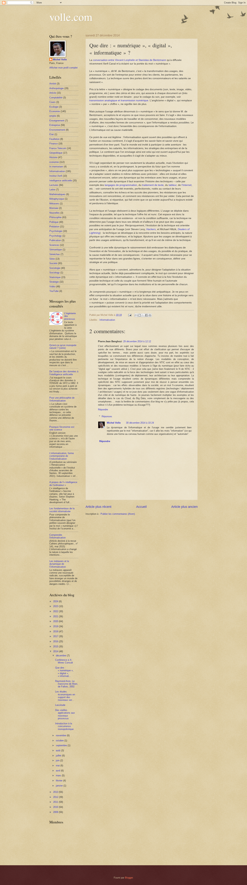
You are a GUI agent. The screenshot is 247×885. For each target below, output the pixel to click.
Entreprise (54, 125)
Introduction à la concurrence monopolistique (64, 726)
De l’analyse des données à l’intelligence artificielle (63, 373)
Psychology (55, 235)
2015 (56, 646)
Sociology (54, 272)
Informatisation (107, 319)
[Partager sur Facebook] (146, 315)
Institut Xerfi (55, 175)
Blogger (129, 877)
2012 (56, 797)
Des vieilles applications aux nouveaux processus (65, 714)
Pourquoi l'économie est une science (61, 428)
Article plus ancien (184, 507)
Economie (54, 111)
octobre (60, 740)
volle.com (70, 16)
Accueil (141, 507)
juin (58, 760)
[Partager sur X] (143, 315)
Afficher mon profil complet (63, 67)
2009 (56, 812)
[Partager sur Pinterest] (150, 315)
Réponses (107, 416)
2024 (56, 601)
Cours (52, 102)
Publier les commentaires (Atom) (118, 514)
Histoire (53, 157)
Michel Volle (114, 422)
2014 (56, 651)
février (59, 780)
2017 (56, 636)
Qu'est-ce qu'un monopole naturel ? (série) (62, 346)
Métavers (54, 203)
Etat (51, 134)
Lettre (52, 189)
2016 (56, 641)
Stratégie (54, 281)
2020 (56, 621)
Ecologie (53, 106)
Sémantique (55, 249)
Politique (53, 222)
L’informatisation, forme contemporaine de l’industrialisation (61, 456)
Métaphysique (56, 198)
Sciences (54, 245)
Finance (53, 143)
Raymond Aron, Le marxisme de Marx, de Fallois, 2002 (66, 684)
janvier (59, 785)
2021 (56, 616)
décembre (61, 655)
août (58, 750)
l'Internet (186, 185)
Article (52, 92)
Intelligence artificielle (60, 180)
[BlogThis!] (139, 315)
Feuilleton (54, 139)
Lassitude (60, 705)
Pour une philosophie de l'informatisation (61, 399)
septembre (62, 745)
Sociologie (54, 268)
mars (59, 775)
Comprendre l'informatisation (57, 536)
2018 (56, 631)
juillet (59, 755)
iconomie (54, 162)
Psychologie (55, 231)
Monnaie (53, 208)
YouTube (54, 291)
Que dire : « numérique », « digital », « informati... (64, 671)
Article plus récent (98, 507)
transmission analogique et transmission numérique (118, 100)
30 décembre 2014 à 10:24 (140, 422)
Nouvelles (54, 212)
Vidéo (52, 286)
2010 (56, 807)
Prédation (54, 226)
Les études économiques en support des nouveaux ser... (65, 695)
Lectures (53, 185)
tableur (172, 185)
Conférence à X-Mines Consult (64, 661)
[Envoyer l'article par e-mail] (129, 315)
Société (53, 263)
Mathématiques (57, 194)
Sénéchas (54, 254)
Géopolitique (55, 152)
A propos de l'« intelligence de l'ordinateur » (63, 483)
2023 (56, 606)
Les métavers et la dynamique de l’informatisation (59, 564)
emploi (52, 115)
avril (58, 770)
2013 (56, 792)
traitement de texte (153, 185)
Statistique (55, 277)
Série (52, 258)
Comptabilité (55, 97)
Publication (55, 240)
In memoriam (56, 166)
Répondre (103, 409)
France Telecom (57, 148)
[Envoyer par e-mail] (136, 315)
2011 (56, 802)
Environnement (57, 129)
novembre (61, 735)
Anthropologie (56, 88)
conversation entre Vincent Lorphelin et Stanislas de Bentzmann (129, 60)
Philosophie (55, 217)
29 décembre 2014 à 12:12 (137, 341)
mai (58, 765)
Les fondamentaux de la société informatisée (61, 510)
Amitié (52, 83)
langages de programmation (121, 185)
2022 (56, 611)
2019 (56, 626)
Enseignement (56, 120)
